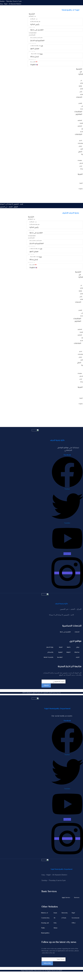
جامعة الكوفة (68, 649)
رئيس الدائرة (81, 93)
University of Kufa (64, 915)
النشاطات (78, 134)
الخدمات (79, 97)
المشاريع (79, 114)
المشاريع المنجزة (80, 122)
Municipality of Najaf (70, 10)
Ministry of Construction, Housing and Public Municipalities (45, 923)
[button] (10, 1)
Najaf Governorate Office (75, 918)
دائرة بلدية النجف (57, 440)
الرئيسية (79, 69)
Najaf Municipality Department (57, 708)
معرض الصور (81, 147)
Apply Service (66, 898)
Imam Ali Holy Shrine (55, 920)
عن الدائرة (81, 73)
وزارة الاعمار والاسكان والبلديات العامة (48, 652)
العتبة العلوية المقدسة (59, 652)
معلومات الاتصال (80, 162)
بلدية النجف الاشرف (70, 213)
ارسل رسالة (81, 167)
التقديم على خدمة (65, 632)
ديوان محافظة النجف (76, 652)
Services (76, 898)
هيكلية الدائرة (81, 87)
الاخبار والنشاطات (80, 142)
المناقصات (78, 111)
